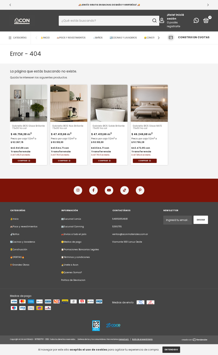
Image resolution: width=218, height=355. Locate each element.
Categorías (20, 37)
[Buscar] (154, 20)
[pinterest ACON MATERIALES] (140, 190)
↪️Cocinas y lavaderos (123, 37)
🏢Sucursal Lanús (71, 219)
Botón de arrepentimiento (142, 339)
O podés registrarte (173, 24)
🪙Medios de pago (71, 241)
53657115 (117, 226)
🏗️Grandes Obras (19, 264)
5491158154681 (120, 219)
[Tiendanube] (194, 340)
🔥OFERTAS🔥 (17, 257)
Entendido (171, 349)
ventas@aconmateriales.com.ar (130, 234)
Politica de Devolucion (73, 280)
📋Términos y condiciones (75, 257)
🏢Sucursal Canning (72, 226)
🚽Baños (98, 37)
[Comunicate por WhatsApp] (196, 21)
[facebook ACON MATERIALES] (93, 190)
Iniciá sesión (175, 16)
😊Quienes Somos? (71, 272)
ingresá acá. (124, 339)
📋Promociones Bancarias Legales (80, 249)
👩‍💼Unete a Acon (69, 264)
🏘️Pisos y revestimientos (71, 37)
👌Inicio (45, 37)
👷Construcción (154, 37)
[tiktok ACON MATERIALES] (124, 190)
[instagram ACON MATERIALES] (78, 190)
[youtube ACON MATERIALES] (109, 190)
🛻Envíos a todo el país (73, 234)
